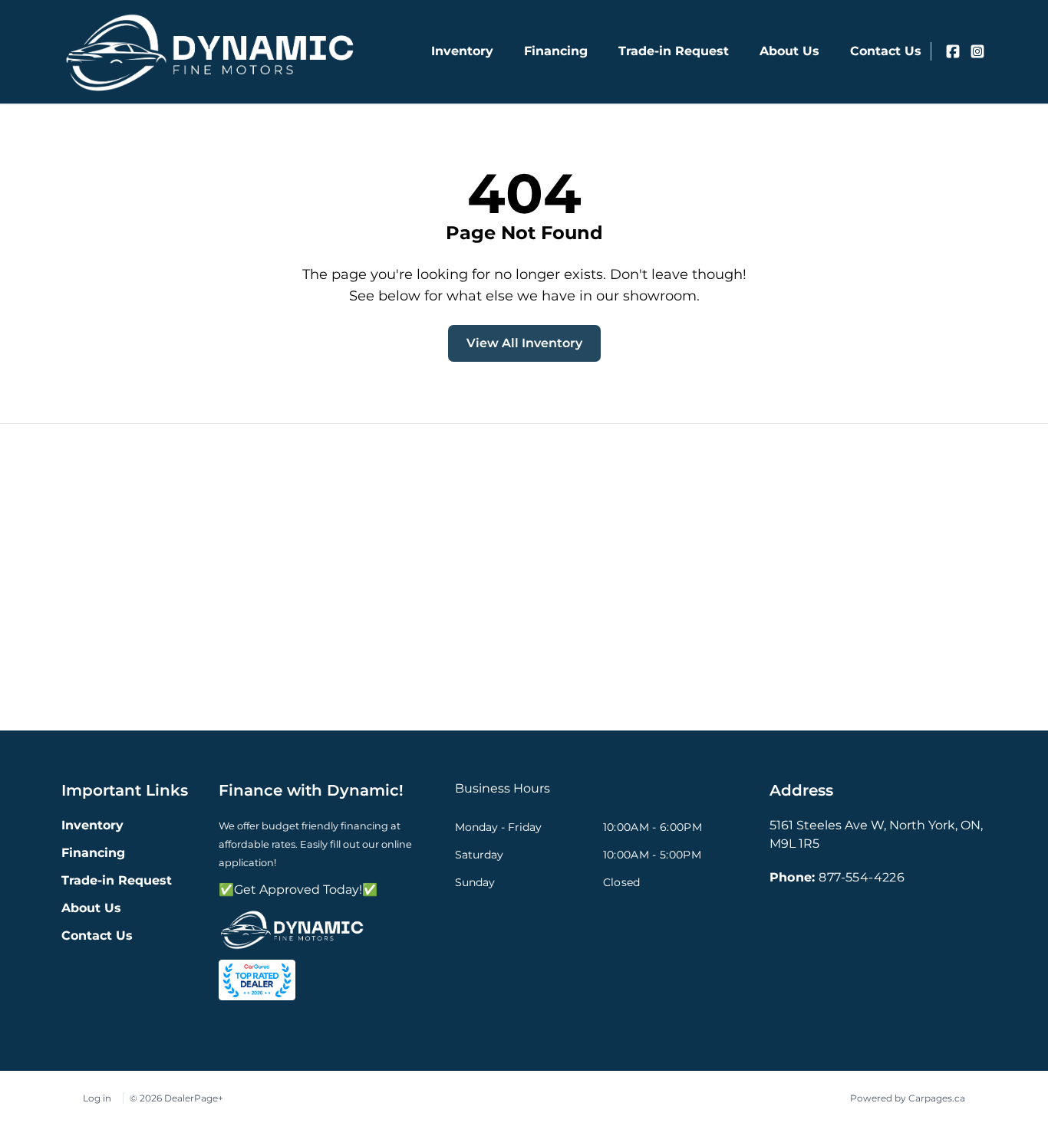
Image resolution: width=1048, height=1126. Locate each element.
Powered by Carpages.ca (907, 1098)
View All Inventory (524, 343)
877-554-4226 (862, 877)
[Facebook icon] (953, 51)
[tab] (502, 796)
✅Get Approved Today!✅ (298, 889)
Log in (97, 1098)
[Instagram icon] (977, 51)
